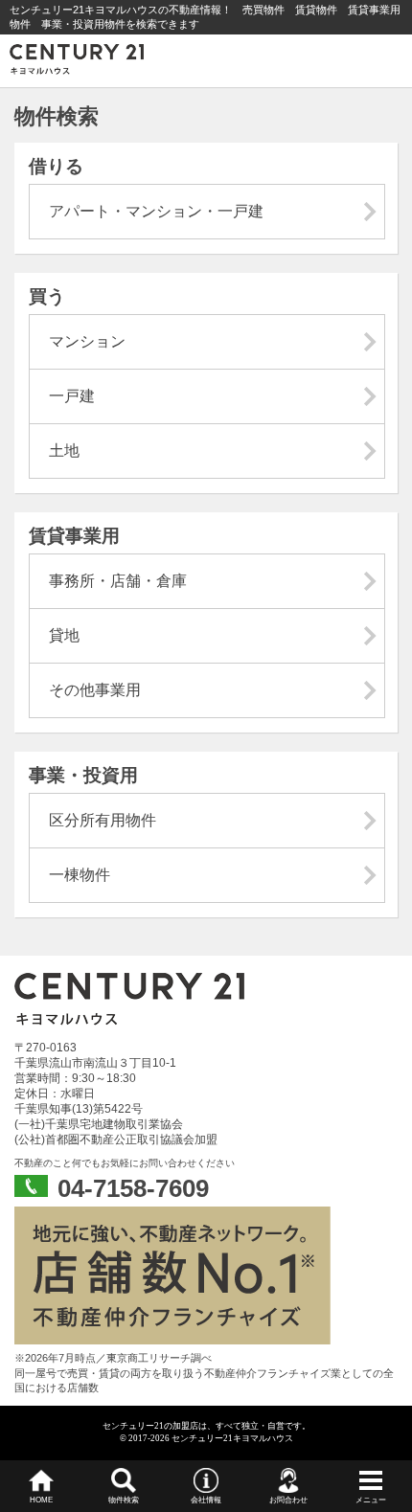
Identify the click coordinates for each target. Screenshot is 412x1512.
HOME (41, 1500)
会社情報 (206, 1500)
